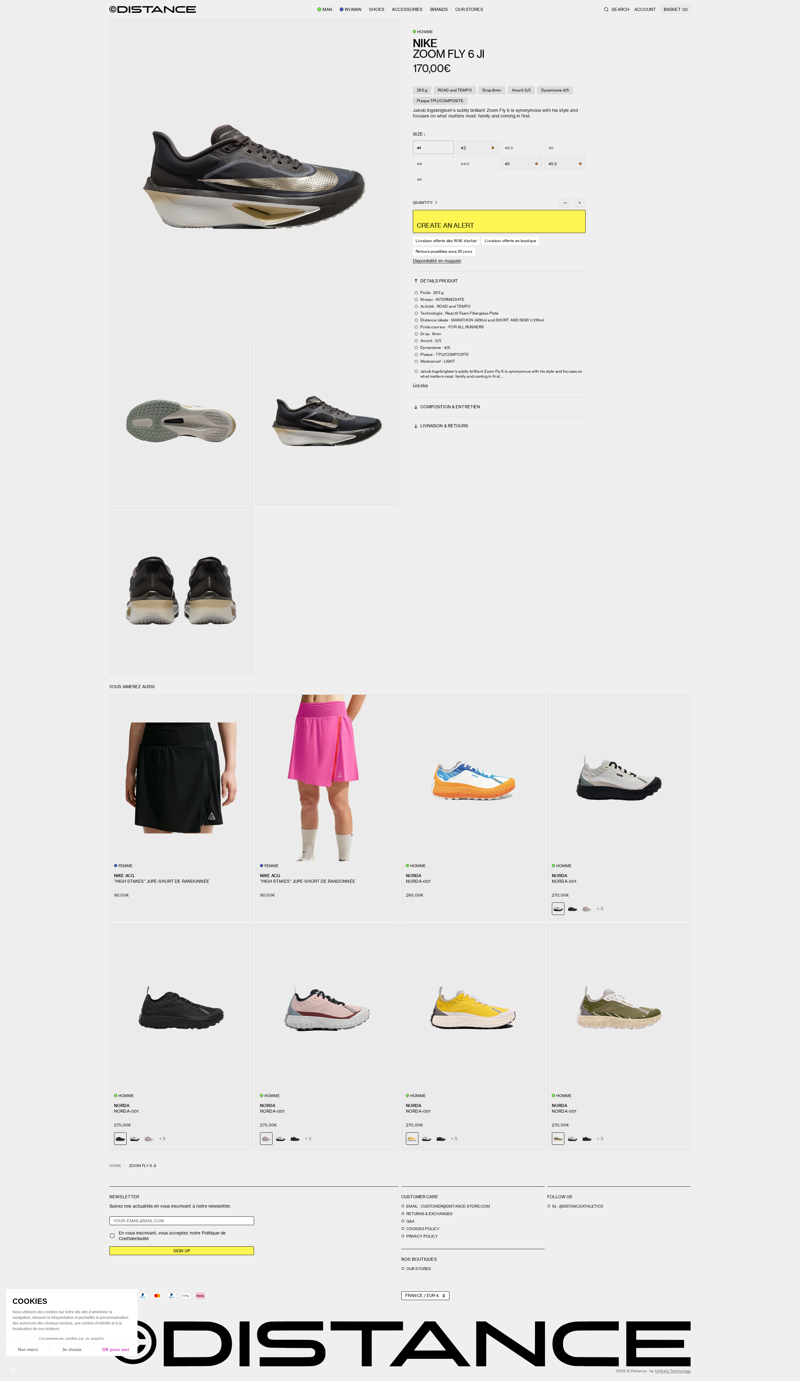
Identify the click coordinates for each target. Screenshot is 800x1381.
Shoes (376, 9)
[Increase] (580, 202)
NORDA (413, 875)
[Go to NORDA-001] (473, 778)
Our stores (469, 9)
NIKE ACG (124, 875)
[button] (254, 177)
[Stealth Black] (572, 908)
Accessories (407, 9)
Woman (353, 9)
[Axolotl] (587, 908)
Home (115, 1165)
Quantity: (425, 203)
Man (327, 9)
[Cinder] (134, 1138)
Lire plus (420, 385)
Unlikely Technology (673, 1371)
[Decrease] (565, 202)
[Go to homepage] (152, 9)
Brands (439, 9)
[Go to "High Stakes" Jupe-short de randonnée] (181, 778)
